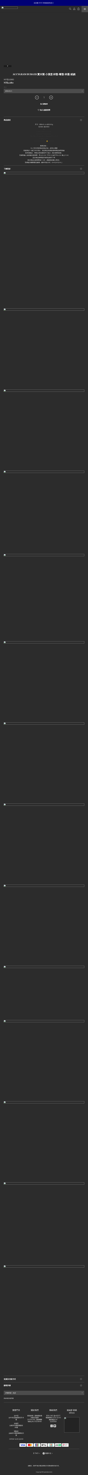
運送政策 (30, 1416)
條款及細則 (35, 1418)
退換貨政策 (38, 1416)
